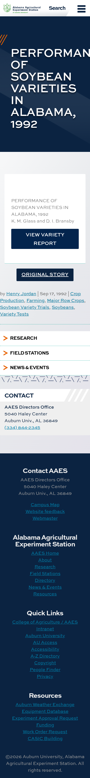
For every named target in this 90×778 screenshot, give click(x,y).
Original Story (45, 274)
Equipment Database (45, 711)
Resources (45, 594)
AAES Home (45, 553)
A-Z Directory (45, 656)
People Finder (45, 669)
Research (45, 567)
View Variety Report (45, 238)
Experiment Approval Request (45, 718)
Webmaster (45, 518)
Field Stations (45, 573)
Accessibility (45, 649)
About (45, 560)
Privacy (45, 676)
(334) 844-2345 (22, 427)
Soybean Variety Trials (24, 307)
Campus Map (45, 504)
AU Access (45, 642)
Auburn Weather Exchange (45, 704)
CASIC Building (45, 738)
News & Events (45, 587)
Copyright (45, 663)
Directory (45, 580)
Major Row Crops (65, 300)
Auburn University (45, 635)
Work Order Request (45, 731)
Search (57, 7)
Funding (45, 725)
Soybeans (63, 307)
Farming (35, 300)
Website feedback (45, 511)
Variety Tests (14, 314)
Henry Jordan (21, 293)
